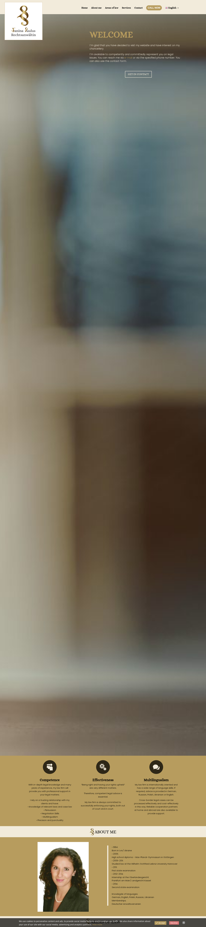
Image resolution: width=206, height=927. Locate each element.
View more (97, 924)
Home (84, 8)
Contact (138, 8)
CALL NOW (154, 7)
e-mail (128, 57)
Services (126, 8)
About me (96, 8)
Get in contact (138, 74)
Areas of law (111, 8)
